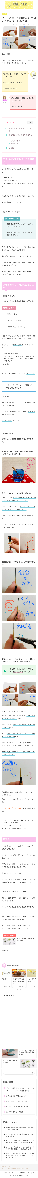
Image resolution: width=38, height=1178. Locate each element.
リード (4, 14)
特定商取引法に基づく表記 (27, 1173)
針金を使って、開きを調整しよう (21, 136)
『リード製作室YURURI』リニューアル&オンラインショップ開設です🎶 (20, 1089)
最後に (11, 148)
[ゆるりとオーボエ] (19, 8)
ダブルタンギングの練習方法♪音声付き (20, 1128)
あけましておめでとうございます (18, 1107)
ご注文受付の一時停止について (17, 1101)
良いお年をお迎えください (15, 1112)
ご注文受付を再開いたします (16, 1096)
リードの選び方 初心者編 (12, 808)
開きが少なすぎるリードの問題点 (21, 129)
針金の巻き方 (15, 144)
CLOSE (30, 122)
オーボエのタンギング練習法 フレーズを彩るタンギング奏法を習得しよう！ (20, 1154)
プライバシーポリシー (10, 1173)
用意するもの (15, 141)
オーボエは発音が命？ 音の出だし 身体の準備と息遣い (20, 1141)
